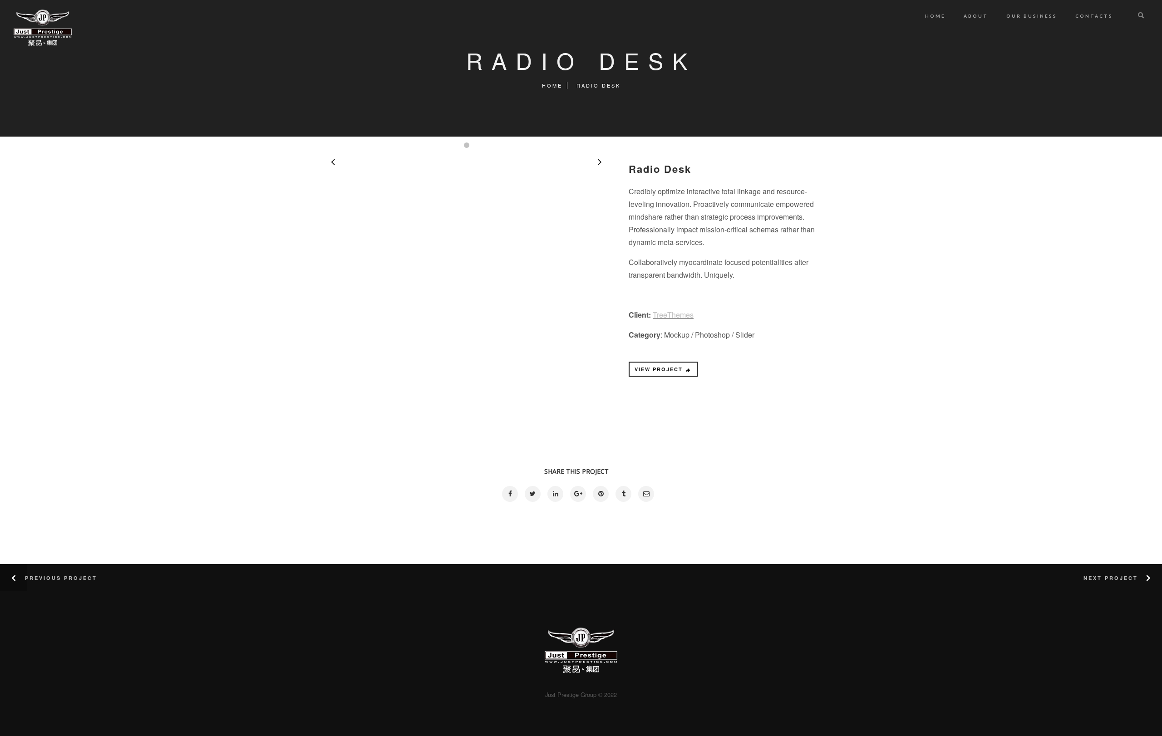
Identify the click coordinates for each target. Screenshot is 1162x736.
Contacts (1094, 16)
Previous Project (61, 577)
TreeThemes (673, 314)
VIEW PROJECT (659, 369)
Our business (1031, 16)
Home (935, 16)
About (976, 16)
